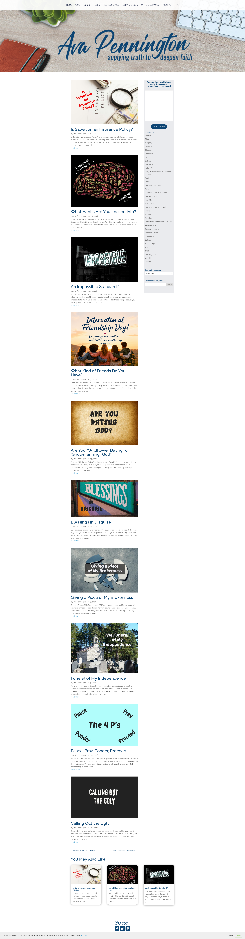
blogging (149, 143)
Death (147, 178)
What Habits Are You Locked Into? (103, 211)
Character (149, 150)
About (78, 5)
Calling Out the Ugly (90, 823)
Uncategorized (151, 254)
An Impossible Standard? (95, 286)
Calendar (149, 146)
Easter (147, 182)
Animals (148, 135)
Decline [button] (230, 935)
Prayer (147, 211)
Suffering (149, 240)
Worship (148, 258)
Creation (148, 157)
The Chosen (150, 247)
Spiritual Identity (151, 236)
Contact (167, 5)
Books (87, 5)
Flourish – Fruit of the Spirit (156, 193)
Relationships (150, 225)
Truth (147, 251)
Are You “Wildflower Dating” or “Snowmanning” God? (100, 452)
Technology (150, 243)
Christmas (149, 154)
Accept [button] (238, 935)
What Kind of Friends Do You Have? (98, 372)
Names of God (151, 203)
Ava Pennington (79, 134)
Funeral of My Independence (98, 678)
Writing (148, 262)
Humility (148, 200)
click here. (84, 935)
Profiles (148, 214)
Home (69, 5)
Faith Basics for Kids (153, 185)
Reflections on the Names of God (158, 222)
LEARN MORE (159, 126)
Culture (148, 161)
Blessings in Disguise (91, 522)
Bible (147, 139)
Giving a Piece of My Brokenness (102, 597)
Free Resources (110, 5)
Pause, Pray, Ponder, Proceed (98, 750)
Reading (148, 218)
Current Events (151, 164)
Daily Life (149, 168)
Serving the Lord (152, 229)
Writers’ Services (150, 5)
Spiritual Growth (151, 233)
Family (147, 189)
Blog (97, 5)
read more (75, 148)
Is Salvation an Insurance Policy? (102, 129)
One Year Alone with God (155, 207)
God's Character (151, 196)
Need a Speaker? (130, 5)
